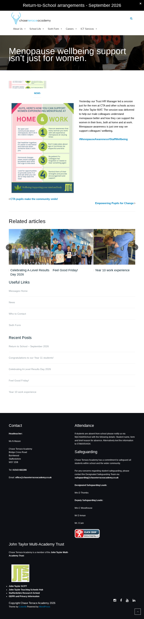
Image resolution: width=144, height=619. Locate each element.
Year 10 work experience (112, 270)
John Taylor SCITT (18, 586)
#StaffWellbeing (118, 139)
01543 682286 (20, 470)
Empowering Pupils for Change (114, 203)
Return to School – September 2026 (29, 346)
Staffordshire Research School (24, 593)
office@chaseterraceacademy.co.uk (33, 477)
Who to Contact (17, 313)
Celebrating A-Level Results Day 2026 (29, 272)
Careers (70, 29)
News (37, 93)
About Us (18, 29)
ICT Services (87, 29)
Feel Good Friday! (65, 270)
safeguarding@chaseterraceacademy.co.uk (97, 477)
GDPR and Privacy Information (24, 596)
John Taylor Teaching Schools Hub (26, 589)
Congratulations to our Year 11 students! (31, 357)
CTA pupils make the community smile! (34, 198)
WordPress (44, 606)
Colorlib (23, 606)
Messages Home (18, 291)
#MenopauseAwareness (93, 139)
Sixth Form (53, 29)
